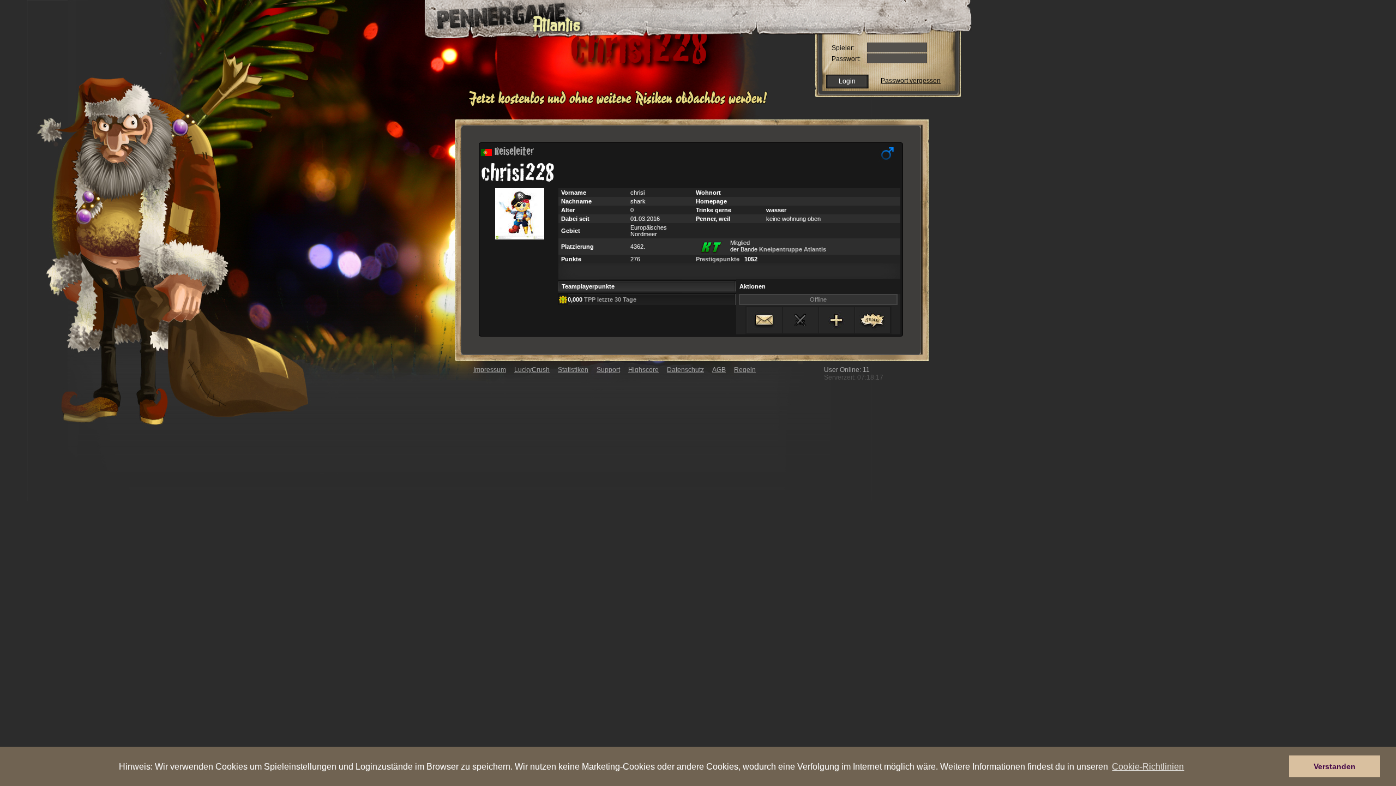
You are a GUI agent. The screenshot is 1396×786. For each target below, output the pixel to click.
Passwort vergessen (911, 81)
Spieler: (843, 48)
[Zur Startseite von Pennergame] (500, 16)
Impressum (489, 370)
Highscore (643, 370)
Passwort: (846, 59)
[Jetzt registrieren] (621, 105)
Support (608, 370)
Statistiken (573, 370)
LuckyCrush (532, 370)
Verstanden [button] (1335, 766)
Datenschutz (685, 370)
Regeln (745, 370)
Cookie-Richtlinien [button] (1148, 766)
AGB (719, 370)
